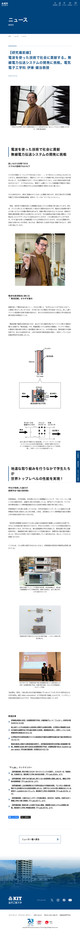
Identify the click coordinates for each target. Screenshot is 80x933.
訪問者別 (55, 5)
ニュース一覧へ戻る (30, 839)
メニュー (75, 5)
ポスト (27, 817)
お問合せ (70, 5)
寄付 (60, 5)
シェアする (15, 817)
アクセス (64, 5)
